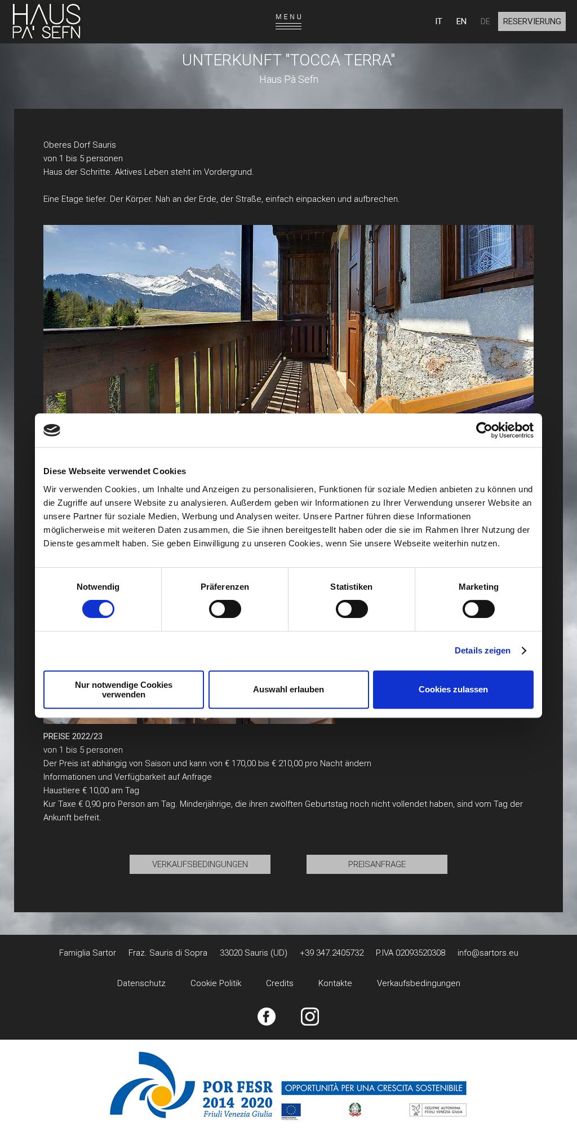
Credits (280, 983)
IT (438, 21)
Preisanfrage (377, 864)
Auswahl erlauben (288, 689)
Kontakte (335, 983)
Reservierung (532, 21)
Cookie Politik (215, 983)
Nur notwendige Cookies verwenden (123, 689)
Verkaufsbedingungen (200, 864)
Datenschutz (141, 983)
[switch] (225, 609)
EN (461, 21)
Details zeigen (483, 650)
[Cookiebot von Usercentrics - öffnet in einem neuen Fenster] (484, 430)
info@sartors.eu (488, 953)
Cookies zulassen (453, 689)
